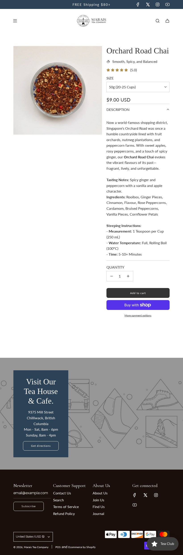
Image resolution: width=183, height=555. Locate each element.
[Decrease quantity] (111, 276)
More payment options (138, 315)
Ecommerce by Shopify (82, 547)
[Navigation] (15, 21)
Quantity (115, 267)
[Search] (157, 21)
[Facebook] (138, 4)
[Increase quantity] (128, 276)
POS (58, 547)
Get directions (41, 445)
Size (110, 78)
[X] (148, 4)
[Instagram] (157, 4)
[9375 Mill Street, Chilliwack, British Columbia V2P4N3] (91, 414)
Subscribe (28, 506)
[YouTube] (167, 4)
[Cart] (167, 21)
